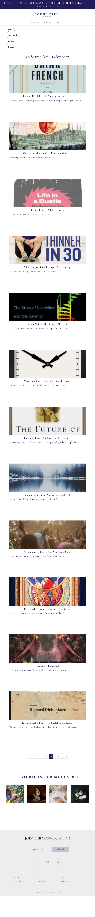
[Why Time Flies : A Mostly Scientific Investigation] (47, 364)
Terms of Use (41, 881)
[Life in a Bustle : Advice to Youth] (47, 193)
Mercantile (49, 22)
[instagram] (48, 862)
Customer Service (66, 881)
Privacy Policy (18, 881)
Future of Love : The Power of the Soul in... (47, 438)
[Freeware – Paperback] (47, 648)
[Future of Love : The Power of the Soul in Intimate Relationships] (47, 421)
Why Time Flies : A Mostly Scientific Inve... (47, 381)
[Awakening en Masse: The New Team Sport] (47, 534)
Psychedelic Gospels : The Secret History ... (47, 608)
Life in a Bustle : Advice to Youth (47, 210)
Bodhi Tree (46, 14)
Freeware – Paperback (48, 665)
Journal (60, 22)
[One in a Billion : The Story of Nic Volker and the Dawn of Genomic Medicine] (47, 307)
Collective (36, 22)
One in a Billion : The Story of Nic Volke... (47, 324)
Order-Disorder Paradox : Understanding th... (47, 153)
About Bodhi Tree (19, 878)
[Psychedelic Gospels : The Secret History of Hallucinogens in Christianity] (47, 591)
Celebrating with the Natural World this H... (48, 495)
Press (38, 878)
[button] (87, 14)
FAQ (62, 878)
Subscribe (60, 849)
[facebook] (37, 862)
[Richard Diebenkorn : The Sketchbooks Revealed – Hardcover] (47, 705)
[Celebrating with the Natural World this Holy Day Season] (47, 478)
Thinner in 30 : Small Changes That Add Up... (47, 267)
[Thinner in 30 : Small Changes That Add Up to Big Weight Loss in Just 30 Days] (47, 250)
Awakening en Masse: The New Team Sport (47, 552)
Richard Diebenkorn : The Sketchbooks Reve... (47, 722)
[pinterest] (58, 862)
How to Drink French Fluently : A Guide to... (47, 96)
